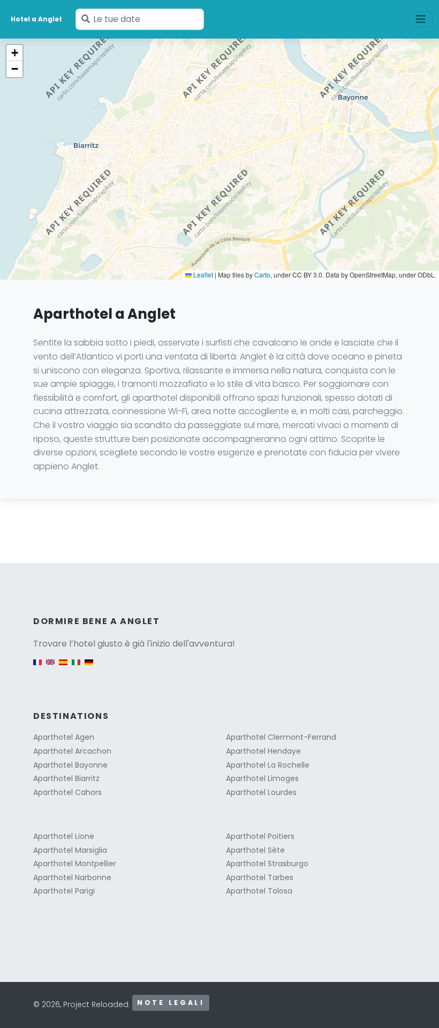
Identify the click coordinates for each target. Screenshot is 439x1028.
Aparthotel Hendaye (263, 751)
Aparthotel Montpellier (74, 863)
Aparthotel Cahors (67, 792)
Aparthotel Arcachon (72, 751)
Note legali (171, 1002)
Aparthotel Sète (255, 850)
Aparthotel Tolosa (259, 891)
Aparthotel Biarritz (66, 778)
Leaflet (202, 274)
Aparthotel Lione (63, 836)
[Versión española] (63, 667)
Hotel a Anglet (36, 19)
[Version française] (37, 667)
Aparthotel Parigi (64, 891)
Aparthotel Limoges (262, 778)
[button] (14, 53)
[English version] (50, 667)
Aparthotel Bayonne (70, 765)
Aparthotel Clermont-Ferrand (281, 737)
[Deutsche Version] (89, 667)
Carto (262, 274)
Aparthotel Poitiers (260, 836)
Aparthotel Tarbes (259, 877)
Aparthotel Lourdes (261, 792)
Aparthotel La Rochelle (267, 765)
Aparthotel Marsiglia (70, 850)
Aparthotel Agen (63, 737)
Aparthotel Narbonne (72, 877)
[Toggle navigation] (421, 19)
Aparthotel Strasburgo (267, 863)
